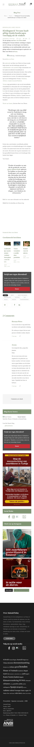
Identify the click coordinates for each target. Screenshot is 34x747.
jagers (27, 674)
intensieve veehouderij (14, 673)
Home (5, 15)
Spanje (13, 687)
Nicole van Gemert (7, 103)
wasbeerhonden (7, 67)
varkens (6, 690)
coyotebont (16, 67)
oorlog (11, 683)
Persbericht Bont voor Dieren (10, 232)
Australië (20, 659)
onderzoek (7, 63)
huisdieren (20, 670)
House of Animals (12, 419)
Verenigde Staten (19, 690)
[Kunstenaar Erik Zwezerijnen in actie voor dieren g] (17, 573)
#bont (12, 295)
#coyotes (17, 297)
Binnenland (7, 27)
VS (30, 690)
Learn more (9, 638)
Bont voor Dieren (18, 40)
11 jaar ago (14, 336)
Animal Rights (12, 659)
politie (24, 684)
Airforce (5, 81)
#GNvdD (6, 659)
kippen (21, 677)
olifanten (6, 684)
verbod (12, 690)
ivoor (21, 673)
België (24, 659)
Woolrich (19, 81)
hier (6, 199)
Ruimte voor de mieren (25, 251)
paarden (15, 684)
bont (4, 91)
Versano (5, 84)
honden (23, 666)
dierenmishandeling (21, 663)
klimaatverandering (11, 680)
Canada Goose (11, 81)
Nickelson (24, 78)
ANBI (26, 701)
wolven (23, 693)
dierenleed (10, 663)
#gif (25, 297)
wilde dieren (18, 693)
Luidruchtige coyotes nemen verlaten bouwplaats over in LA (7, 255)
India (8, 674)
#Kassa (6, 299)
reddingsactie (6, 687)
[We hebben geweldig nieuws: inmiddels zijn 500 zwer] (17, 543)
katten (16, 677)
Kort (13, 27)
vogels (27, 690)
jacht (24, 674)
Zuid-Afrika (28, 693)
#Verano (14, 299)
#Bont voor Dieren (22, 295)
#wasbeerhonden (24, 299)
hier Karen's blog (9, 423)
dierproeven (6, 667)
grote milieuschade (14, 169)
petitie (20, 684)
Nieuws (10, 15)
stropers (24, 687)
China (5, 663)
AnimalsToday (6, 38)
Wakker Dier (6, 693)
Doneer (17, 289)
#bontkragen (7, 297)
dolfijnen (12, 667)
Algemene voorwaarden (17, 701)
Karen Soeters (21, 417)
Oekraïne (28, 680)
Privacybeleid (6, 701)
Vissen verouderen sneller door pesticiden (17, 253)
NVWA (22, 680)
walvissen (12, 693)
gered (17, 667)
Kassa (15, 51)
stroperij (19, 687)
